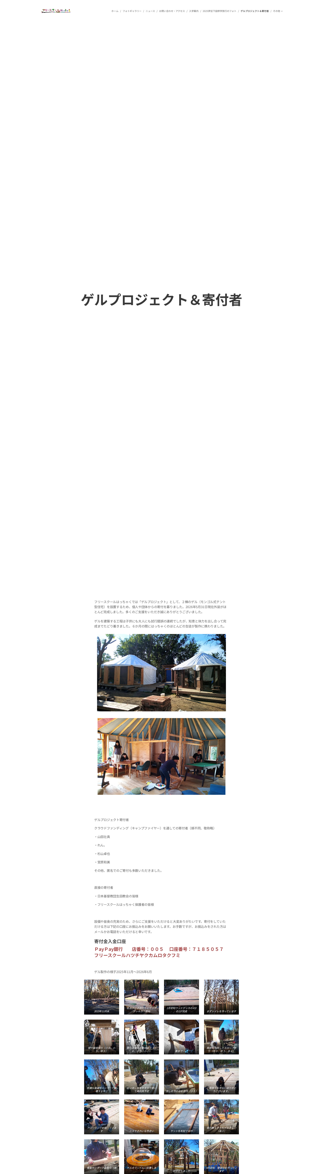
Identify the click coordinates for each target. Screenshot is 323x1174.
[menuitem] (116, 11)
